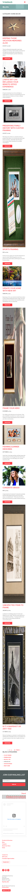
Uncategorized (8, 763)
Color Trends (7, 755)
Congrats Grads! (11, 488)
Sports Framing (10, 249)
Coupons (4, 844)
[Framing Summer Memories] (14, 435)
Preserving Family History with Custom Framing (13, 128)
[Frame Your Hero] (14, 357)
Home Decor (7, 761)
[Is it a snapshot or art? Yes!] (14, 675)
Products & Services (7, 840)
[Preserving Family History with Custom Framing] (14, 114)
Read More (7, 58)
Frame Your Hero (11, 408)
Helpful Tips (7, 759)
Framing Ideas (7, 757)
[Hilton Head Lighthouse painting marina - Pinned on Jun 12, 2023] (9, 798)
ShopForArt (6, 862)
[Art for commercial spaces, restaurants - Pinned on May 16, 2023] (25, 798)
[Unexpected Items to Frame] (14, 554)
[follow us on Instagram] (6, 870)
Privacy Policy (5, 887)
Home (3, 847)
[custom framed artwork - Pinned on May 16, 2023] (19, 797)
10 (14, 750)
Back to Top (6, 890)
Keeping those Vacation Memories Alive (12, 40)
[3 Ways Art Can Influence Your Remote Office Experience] (14, 69)
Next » (18, 750)
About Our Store (6, 845)
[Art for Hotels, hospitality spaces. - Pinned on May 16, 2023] (13, 798)
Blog (3, 842)
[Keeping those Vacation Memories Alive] (14, 26)
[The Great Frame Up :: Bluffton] (15, 2)
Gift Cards (4, 856)
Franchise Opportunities (8, 858)
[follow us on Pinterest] (8, 870)
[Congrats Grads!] (14, 476)
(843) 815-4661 (5, 881)
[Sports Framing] (14, 198)
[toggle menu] (24, 2)
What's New (7, 765)
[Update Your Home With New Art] (14, 276)
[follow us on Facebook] (3, 870)
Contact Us (5, 854)
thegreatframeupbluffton (9, 833)
